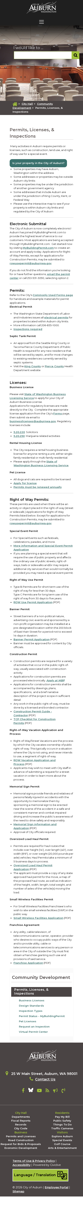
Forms (57, 413)
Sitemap (18, 1191)
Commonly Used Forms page (53, 295)
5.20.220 (19, 432)
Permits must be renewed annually (38, 487)
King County (32, 366)
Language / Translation (35, 1175)
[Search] (75, 55)
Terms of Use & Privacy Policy (34, 1161)
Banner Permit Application (32, 639)
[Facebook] (23, 1091)
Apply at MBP (55, 680)
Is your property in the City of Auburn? (38, 163)
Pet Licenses (27, 1021)
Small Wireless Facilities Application (38, 917)
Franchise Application (28, 962)
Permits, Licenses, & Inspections (31, 991)
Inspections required (28, 329)
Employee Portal (56, 1187)
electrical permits (56, 317)
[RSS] (47, 1091)
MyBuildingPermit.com (38, 247)
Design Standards (31, 1005)
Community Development (41, 977)
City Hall (27, 103)
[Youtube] (39, 1091)
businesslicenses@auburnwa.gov (33, 421)
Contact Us (45, 1079)
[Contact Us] (63, 1091)
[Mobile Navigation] (41, 22)
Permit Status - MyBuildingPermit (42, 1016)
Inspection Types (30, 1010)
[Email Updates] (55, 1091)
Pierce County (54, 366)
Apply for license (25, 483)
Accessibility (21, 1165)
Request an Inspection (34, 1026)
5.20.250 (19, 435)
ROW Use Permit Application (33, 602)
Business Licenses (31, 1000)
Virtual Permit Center (33, 1031)
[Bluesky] (30, 1091)
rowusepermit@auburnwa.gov (31, 263)
